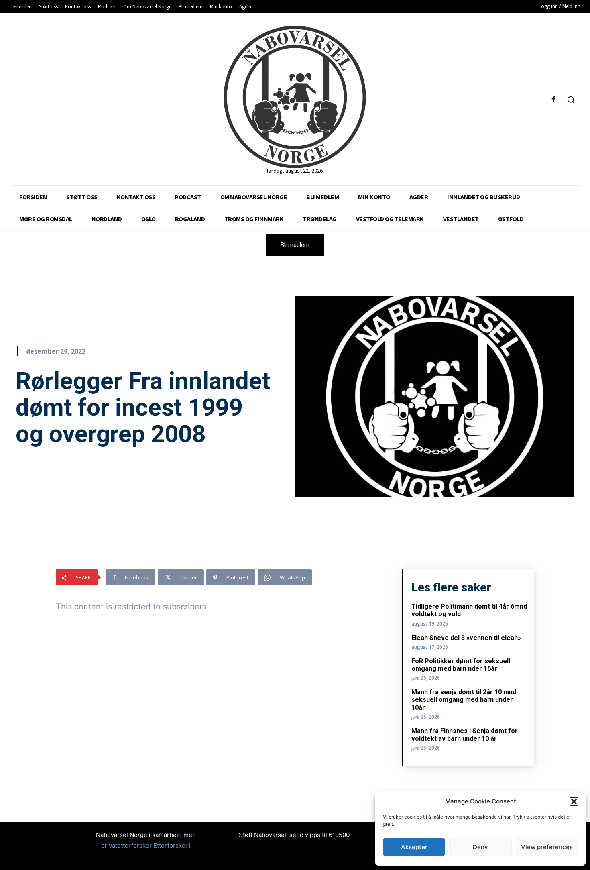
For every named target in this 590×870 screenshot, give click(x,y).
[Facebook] (553, 99)
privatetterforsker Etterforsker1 (146, 845)
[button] (574, 801)
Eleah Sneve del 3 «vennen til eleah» (466, 638)
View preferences (547, 847)
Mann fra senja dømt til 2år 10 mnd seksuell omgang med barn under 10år (463, 699)
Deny (480, 847)
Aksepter (414, 847)
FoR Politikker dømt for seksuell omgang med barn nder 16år (460, 664)
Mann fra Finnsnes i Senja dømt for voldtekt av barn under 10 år (464, 734)
